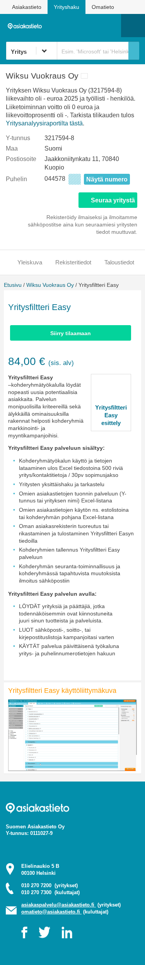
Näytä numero (107, 179)
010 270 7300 (50, 892)
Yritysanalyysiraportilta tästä (44, 123)
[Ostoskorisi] (75, 25)
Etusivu (13, 285)
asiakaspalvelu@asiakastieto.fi (58, 905)
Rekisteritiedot (73, 262)
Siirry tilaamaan (70, 333)
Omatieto (103, 7)
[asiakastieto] (27, 25)
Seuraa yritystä (113, 200)
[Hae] (133, 51)
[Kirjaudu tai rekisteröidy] (111, 25)
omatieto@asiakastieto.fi (51, 912)
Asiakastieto (26, 7)
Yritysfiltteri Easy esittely (111, 415)
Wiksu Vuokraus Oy (50, 285)
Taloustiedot (119, 262)
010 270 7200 (49, 885)
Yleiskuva (29, 262)
